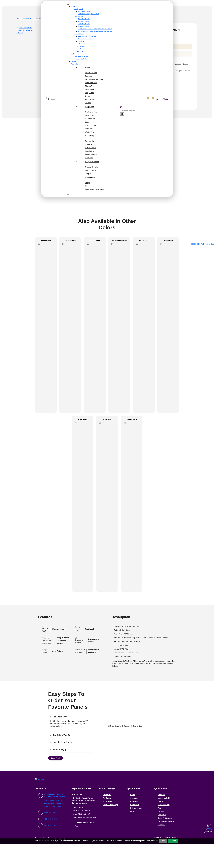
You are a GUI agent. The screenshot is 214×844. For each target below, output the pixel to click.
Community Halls (91, 167)
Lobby (87, 122)
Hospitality (89, 136)
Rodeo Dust (168, 374)
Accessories (79, 34)
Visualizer (74, 61)
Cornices (81, 41)
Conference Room (92, 112)
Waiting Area (89, 132)
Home (87, 67)
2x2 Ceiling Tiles (84, 11)
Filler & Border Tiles (85, 44)
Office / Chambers (92, 125)
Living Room (89, 93)
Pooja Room (89, 99)
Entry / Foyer (90, 89)
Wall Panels (78, 16)
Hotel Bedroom (90, 148)
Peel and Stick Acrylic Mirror (88, 36)
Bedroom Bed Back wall (94, 79)
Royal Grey (107, 553)
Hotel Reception (91, 154)
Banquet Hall (89, 141)
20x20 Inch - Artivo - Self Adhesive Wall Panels (95, 29)
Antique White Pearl (119, 374)
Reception (89, 129)
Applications (75, 64)
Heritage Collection (81, 56)
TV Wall (88, 103)
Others (87, 96)
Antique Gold (46, 374)
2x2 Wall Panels (84, 21)
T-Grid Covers (79, 49)
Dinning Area (89, 86)
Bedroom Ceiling (91, 83)
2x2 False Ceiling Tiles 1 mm (88, 14)
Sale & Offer (78, 51)
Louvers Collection (81, 59)
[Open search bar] (131, 107)
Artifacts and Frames (85, 39)
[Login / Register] (157, 99)
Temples (88, 174)
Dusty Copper (144, 374)
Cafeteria (88, 144)
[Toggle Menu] (68, 4)
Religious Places (92, 162)
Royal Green (82, 553)
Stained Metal (131, 553)
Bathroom (88, 76)
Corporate (89, 107)
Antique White (94, 374)
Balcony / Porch (91, 73)
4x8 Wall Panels (84, 26)
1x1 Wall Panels (84, 19)
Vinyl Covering (79, 46)
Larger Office (90, 119)
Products (74, 6)
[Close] (68, 194)
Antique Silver (70, 374)
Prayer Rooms (90, 170)
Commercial (90, 177)
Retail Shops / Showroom (94, 189)
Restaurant (89, 158)
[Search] (122, 114)
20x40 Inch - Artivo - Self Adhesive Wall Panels (95, 31)
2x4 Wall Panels (84, 24)
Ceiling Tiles (78, 9)
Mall (86, 186)
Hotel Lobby (89, 151)
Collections (75, 54)
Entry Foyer (89, 115)
